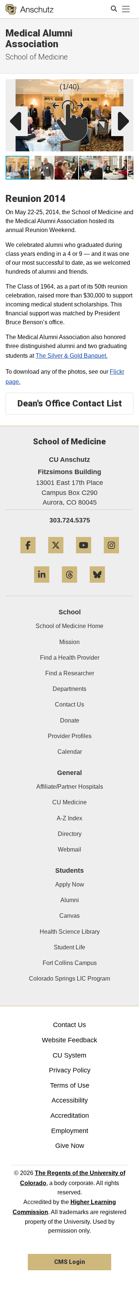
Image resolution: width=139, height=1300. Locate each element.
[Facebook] (28, 556)
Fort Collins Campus (70, 963)
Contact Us (69, 704)
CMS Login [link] (69, 1261)
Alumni (69, 900)
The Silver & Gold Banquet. (71, 356)
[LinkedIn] (42, 585)
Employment (69, 1131)
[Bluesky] (97, 585)
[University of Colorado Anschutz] (29, 9)
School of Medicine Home (69, 626)
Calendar (69, 752)
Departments (69, 689)
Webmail (69, 849)
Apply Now (69, 884)
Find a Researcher (69, 673)
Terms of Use (69, 1085)
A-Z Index (69, 818)
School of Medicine (37, 56)
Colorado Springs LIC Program (69, 978)
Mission (69, 642)
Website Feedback (69, 1040)
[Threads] (69, 585)
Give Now (69, 1145)
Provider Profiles (70, 736)
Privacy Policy (69, 1070)
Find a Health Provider (69, 657)
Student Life (69, 947)
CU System (69, 1055)
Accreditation (69, 1115)
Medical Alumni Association (39, 38)
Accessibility (70, 1100)
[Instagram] (111, 556)
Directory (70, 834)
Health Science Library (70, 932)
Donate (69, 720)
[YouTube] (83, 556)
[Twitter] (56, 556)
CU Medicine (69, 802)
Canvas (69, 916)
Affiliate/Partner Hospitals (69, 786)
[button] (126, 86)
